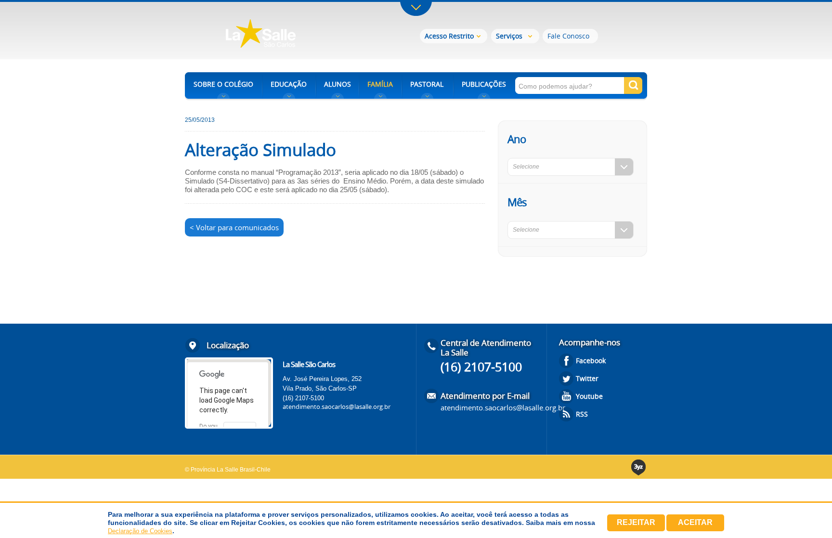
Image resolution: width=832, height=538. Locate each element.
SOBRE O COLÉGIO (223, 84)
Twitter (587, 378)
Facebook (591, 360)
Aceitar (695, 522)
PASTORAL (426, 84)
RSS (582, 414)
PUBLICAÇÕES (484, 84)
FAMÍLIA (380, 84)
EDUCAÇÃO (289, 84)
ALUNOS (337, 84)
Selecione (526, 166)
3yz (639, 467)
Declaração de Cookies (140, 531)
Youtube (589, 396)
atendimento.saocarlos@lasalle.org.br (336, 406)
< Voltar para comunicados (234, 227)
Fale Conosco (568, 35)
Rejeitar (636, 522)
